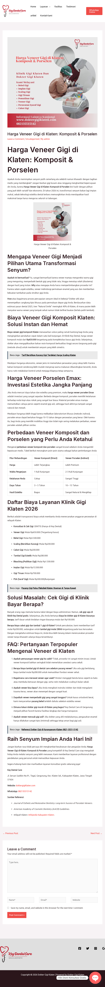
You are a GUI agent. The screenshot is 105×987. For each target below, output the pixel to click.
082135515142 (25, 791)
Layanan (44, 6)
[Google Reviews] (103, 948)
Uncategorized (32, 139)
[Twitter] (87, 948)
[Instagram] (95, 948)
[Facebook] (79, 948)
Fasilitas (58, 6)
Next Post (96, 833)
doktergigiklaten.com (25, 785)
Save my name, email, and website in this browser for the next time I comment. (47, 908)
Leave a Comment (15, 139)
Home (33, 6)
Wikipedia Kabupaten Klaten (41, 815)
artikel (33, 15)
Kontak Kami (46, 15)
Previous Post (10, 833)
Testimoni (71, 6)
